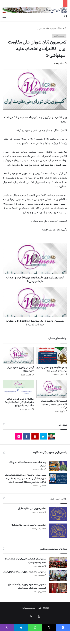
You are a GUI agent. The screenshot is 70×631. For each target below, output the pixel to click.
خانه (62, 28)
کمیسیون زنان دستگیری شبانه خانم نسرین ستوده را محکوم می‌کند (54, 404)
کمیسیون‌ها (54, 28)
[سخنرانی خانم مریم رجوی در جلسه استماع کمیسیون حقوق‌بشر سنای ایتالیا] (58, 588)
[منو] (4, 16)
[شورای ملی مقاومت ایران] (35, 10)
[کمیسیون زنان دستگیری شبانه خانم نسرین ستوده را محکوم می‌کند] (51, 389)
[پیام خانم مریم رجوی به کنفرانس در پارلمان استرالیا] (58, 466)
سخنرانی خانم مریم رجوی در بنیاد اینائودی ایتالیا (24, 571)
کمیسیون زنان (42, 28)
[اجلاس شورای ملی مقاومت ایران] (58, 514)
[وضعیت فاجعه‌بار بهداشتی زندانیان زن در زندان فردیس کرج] (51, 355)
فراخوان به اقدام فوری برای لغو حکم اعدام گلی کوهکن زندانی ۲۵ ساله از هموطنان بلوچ (19, 402)
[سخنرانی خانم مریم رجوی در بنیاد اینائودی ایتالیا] (58, 575)
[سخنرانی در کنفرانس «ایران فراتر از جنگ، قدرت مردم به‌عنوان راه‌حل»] (58, 562)
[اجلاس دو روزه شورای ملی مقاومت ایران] (58, 531)
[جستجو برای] (65, 16)
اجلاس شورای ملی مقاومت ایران (32, 508)
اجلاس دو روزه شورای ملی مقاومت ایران (28, 525)
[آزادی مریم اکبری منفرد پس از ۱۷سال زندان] (18, 355)
